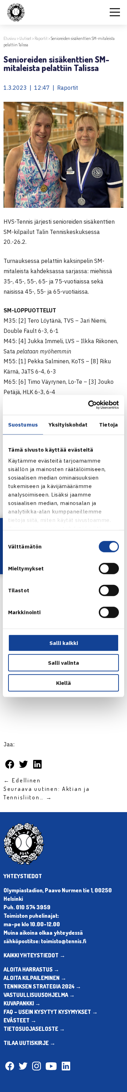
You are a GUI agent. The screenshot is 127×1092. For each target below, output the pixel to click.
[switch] (109, 568)
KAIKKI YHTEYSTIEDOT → (34, 955)
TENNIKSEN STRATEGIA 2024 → (42, 986)
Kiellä (63, 682)
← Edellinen (22, 780)
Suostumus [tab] (23, 424)
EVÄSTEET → (20, 1020)
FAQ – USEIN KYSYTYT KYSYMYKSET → (51, 1011)
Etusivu (10, 38)
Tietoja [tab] (108, 424)
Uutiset (25, 38)
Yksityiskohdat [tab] (67, 424)
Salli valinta (63, 662)
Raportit (41, 38)
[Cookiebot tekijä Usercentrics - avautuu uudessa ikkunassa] (89, 405)
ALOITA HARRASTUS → (31, 969)
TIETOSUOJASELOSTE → (34, 1028)
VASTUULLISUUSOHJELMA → (39, 994)
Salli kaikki (63, 642)
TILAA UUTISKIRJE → (29, 1042)
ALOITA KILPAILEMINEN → (35, 977)
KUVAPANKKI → (22, 1003)
